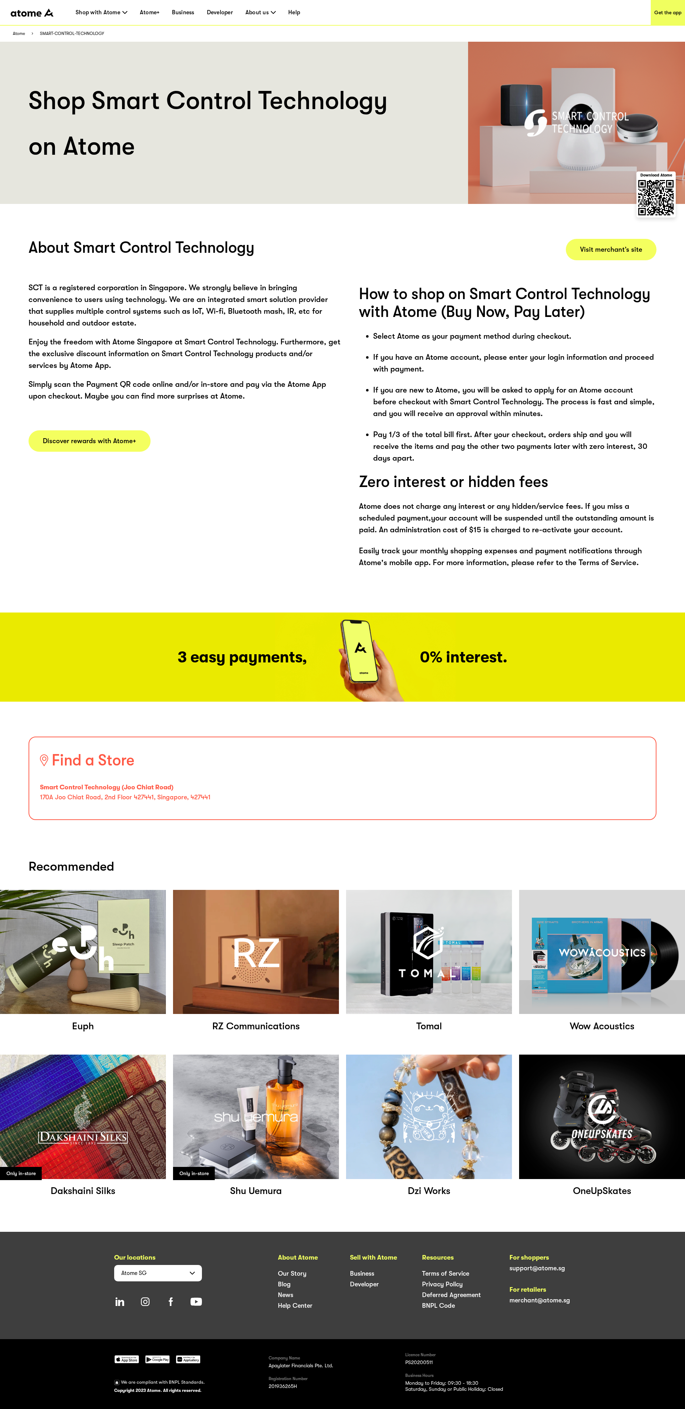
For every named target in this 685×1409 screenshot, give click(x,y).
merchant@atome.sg (539, 1300)
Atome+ (150, 12)
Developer (220, 12)
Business (183, 12)
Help (294, 12)
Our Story (292, 1273)
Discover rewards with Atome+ (89, 441)
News (285, 1294)
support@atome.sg (537, 1268)
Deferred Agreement (451, 1294)
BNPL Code (438, 1305)
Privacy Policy (442, 1284)
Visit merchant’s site (611, 249)
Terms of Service (445, 1273)
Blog (284, 1284)
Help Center (295, 1305)
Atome (19, 33)
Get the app (667, 12)
